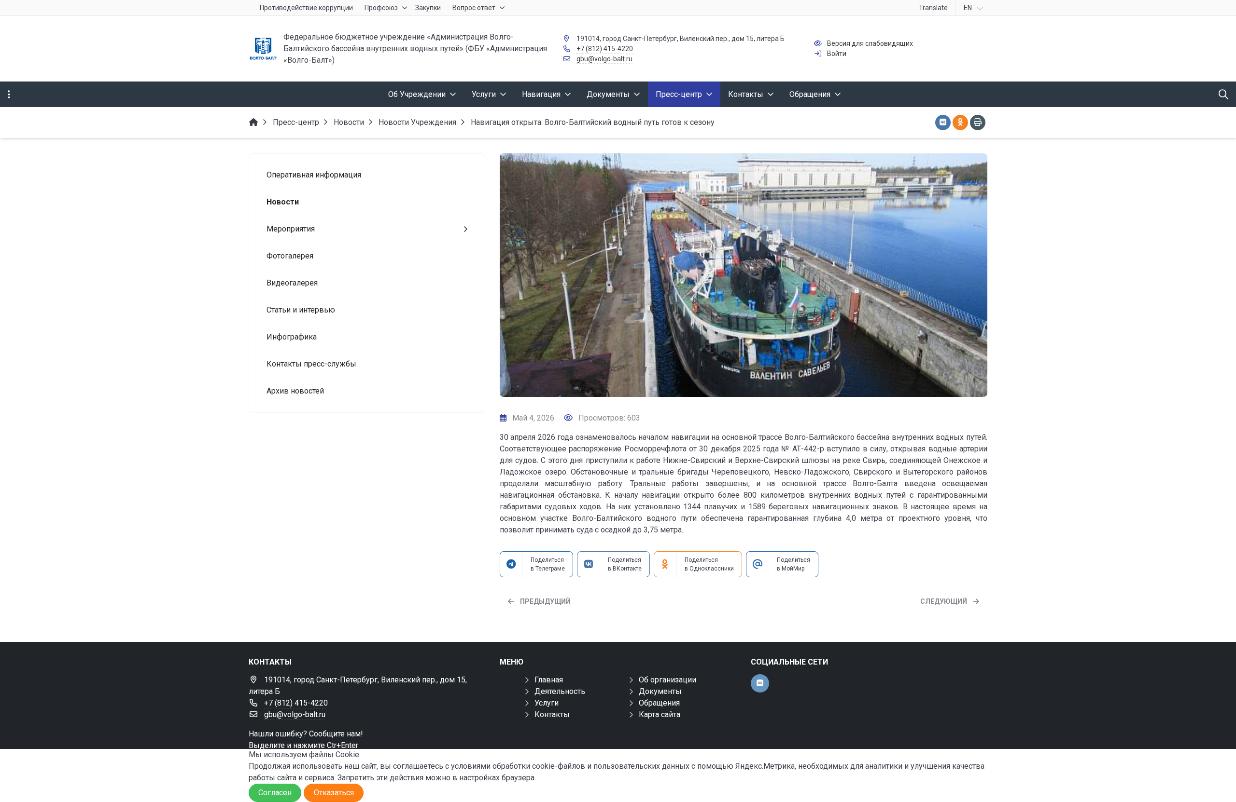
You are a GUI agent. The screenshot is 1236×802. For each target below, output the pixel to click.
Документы (660, 691)
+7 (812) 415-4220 (604, 49)
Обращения (659, 702)
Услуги (546, 702)
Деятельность (559, 691)
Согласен (275, 792)
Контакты (552, 714)
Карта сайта (659, 714)
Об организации (667, 679)
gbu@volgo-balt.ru (604, 59)
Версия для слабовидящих (870, 43)
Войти (836, 53)
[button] (964, 275)
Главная (548, 679)
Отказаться (334, 792)
